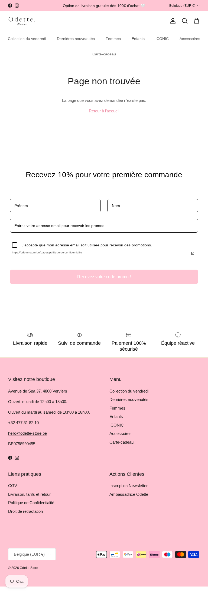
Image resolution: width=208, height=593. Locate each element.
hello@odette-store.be (27, 433)
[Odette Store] (21, 21)
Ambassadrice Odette (128, 494)
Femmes (113, 38)
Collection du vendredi (27, 38)
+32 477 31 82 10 (23, 422)
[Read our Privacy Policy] (193, 253)
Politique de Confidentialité (31, 502)
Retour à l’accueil (104, 111)
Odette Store (29, 568)
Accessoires (190, 38)
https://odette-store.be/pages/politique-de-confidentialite (47, 252)
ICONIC (162, 38)
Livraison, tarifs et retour (29, 494)
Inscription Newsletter (128, 485)
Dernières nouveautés (76, 38)
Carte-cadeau (104, 54)
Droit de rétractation (25, 511)
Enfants (138, 38)
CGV (12, 485)
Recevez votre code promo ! (104, 276)
